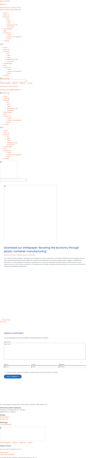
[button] (44, 44)
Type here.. (7, 342)
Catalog (6, 41)
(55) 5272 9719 (16, 7)
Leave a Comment (10, 255)
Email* (33, 364)
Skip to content (5, 1)
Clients (9, 35)
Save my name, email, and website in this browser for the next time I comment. (32, 372)
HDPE (8, 21)
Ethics (9, 39)
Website (61, 364)
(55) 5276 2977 (5, 7)
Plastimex (3, 4)
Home (5, 13)
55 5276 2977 (4, 86)
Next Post (4, 322)
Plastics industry (22, 255)
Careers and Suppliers (14, 37)
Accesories (10, 27)
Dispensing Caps (12, 25)
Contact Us (7, 33)
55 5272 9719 (14, 86)
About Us (6, 15)
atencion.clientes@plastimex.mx (10, 90)
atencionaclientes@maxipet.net (10, 9)
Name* (6, 364)
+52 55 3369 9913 (5, 424)
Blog (4, 31)
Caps (8, 23)
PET (8, 19)
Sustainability (7, 29)
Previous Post (5, 320)
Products (6, 17)
